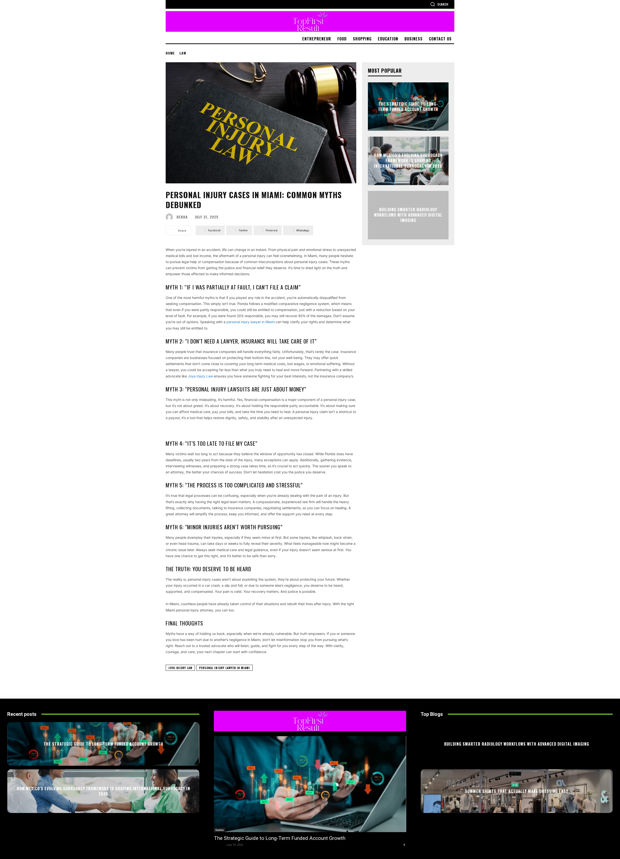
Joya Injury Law (180, 668)
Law (182, 52)
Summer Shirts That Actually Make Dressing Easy (516, 791)
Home (170, 52)
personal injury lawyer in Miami (224, 668)
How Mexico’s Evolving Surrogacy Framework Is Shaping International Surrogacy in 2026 (408, 160)
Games (219, 830)
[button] (439, 4)
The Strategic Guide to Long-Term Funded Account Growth (408, 106)
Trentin (219, 844)
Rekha (182, 217)
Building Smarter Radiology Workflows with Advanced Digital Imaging (408, 215)
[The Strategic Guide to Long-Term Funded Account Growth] (310, 784)
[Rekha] (170, 217)
